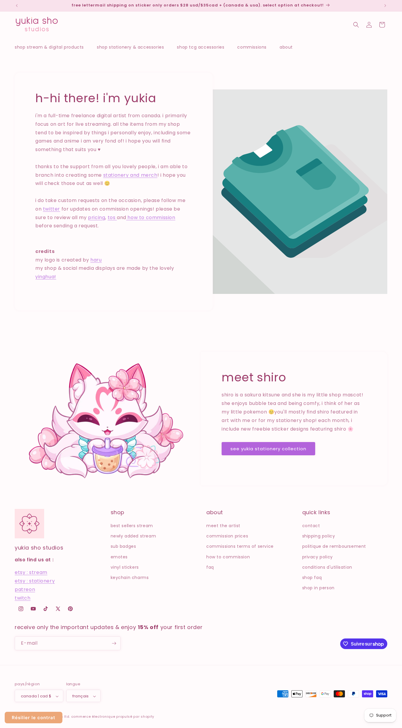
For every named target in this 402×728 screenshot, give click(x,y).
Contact (311, 526)
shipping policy (318, 536)
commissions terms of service (240, 546)
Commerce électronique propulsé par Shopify (112, 716)
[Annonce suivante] (385, 5)
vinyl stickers (125, 567)
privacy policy (317, 557)
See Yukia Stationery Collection (268, 449)
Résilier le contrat (33, 717)
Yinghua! (45, 276)
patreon (25, 589)
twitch (23, 598)
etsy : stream (31, 572)
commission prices (227, 536)
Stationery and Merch (130, 174)
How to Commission (150, 217)
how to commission (228, 557)
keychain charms (130, 577)
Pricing (96, 217)
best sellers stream (132, 526)
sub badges (123, 546)
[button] (52, 47)
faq (210, 567)
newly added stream (133, 536)
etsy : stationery (35, 581)
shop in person (318, 588)
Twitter (51, 208)
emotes (119, 557)
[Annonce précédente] (16, 5)
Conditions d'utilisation (327, 567)
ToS (112, 217)
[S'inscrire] (113, 643)
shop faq (312, 577)
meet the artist (223, 526)
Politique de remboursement (334, 546)
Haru (96, 259)
